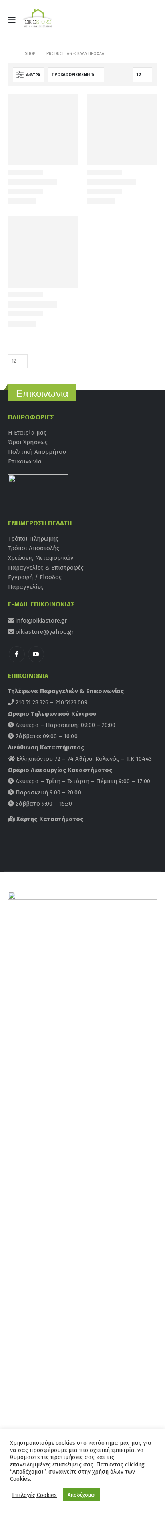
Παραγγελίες (25, 586)
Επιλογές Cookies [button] (34, 1495)
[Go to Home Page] (11, 54)
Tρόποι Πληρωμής (33, 538)
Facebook (17, 654)
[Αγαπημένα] (147, 22)
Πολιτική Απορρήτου (37, 451)
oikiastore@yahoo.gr (44, 631)
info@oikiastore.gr (40, 620)
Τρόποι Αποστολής (33, 548)
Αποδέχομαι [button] (81, 1495)
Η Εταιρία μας (27, 432)
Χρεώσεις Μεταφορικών (40, 558)
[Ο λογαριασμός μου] (128, 22)
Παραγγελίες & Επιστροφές (46, 567)
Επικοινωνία (25, 461)
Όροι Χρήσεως (28, 442)
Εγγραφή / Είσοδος (35, 577)
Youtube (36, 654)
